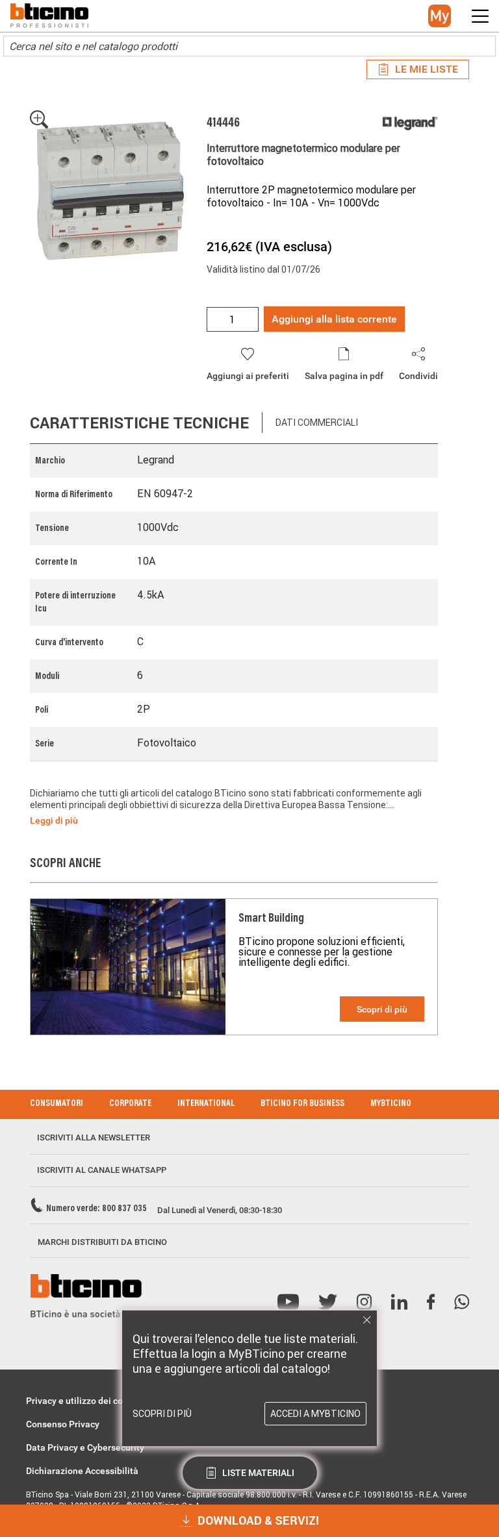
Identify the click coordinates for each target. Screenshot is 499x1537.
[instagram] (364, 1302)
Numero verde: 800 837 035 (96, 1209)
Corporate (130, 1104)
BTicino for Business (302, 1104)
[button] (439, 16)
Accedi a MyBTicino (315, 1414)
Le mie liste (426, 69)
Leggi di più (54, 820)
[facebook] (431, 1302)
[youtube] (288, 1302)
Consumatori (56, 1104)
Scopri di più (382, 1009)
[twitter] (327, 1302)
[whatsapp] (461, 1302)
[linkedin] (399, 1302)
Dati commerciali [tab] (316, 422)
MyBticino (390, 1104)
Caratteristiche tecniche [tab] (139, 422)
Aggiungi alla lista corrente (334, 319)
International (206, 1104)
